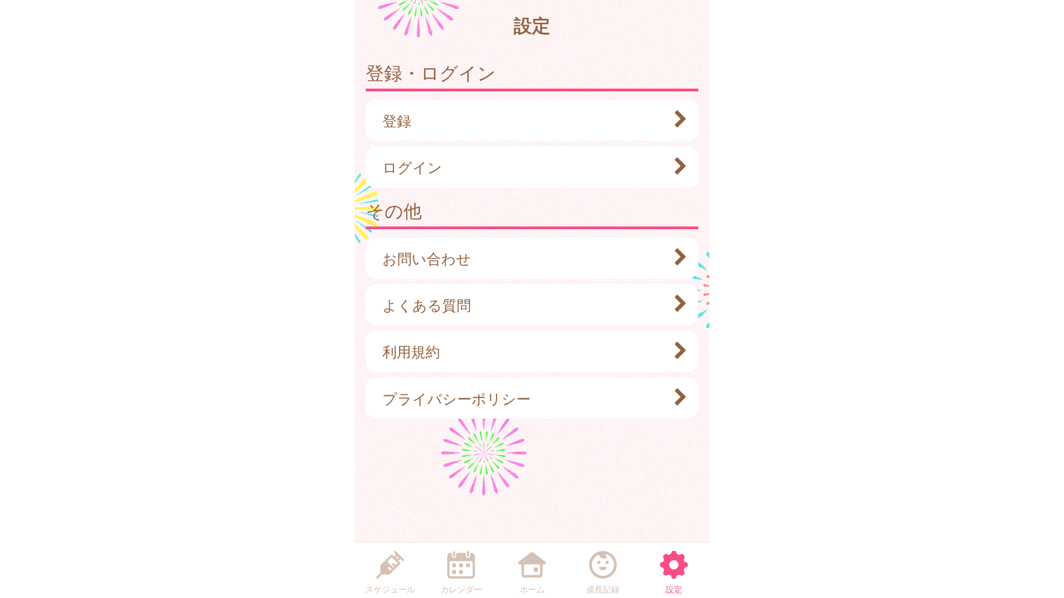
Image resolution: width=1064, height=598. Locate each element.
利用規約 (411, 351)
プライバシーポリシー (456, 398)
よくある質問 (426, 305)
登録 (396, 120)
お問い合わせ (426, 258)
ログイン (412, 167)
